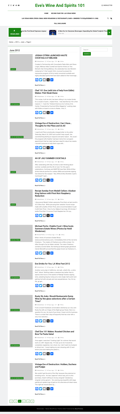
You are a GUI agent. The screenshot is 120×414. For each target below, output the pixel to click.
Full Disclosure (60, 23)
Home (46, 13)
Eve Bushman (15, 104)
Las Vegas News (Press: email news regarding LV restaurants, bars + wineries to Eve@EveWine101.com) (60, 18)
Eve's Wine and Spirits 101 (60, 5)
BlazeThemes (79, 408)
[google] (16, 5)
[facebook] (9, 5)
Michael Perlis (15, 240)
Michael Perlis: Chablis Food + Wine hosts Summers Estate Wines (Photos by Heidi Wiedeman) (54, 228)
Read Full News (39, 85)
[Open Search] (108, 18)
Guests (13, 69)
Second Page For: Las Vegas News (63, 13)
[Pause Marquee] (109, 32)
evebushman (40, 61)
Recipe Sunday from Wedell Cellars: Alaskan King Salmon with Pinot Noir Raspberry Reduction (55, 193)
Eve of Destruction (17, 137)
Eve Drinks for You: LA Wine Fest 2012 (52, 264)
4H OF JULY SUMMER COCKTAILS (50, 158)
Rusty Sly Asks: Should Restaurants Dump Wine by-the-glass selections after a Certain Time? (55, 298)
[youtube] (18, 5)
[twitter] (13, 5)
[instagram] (11, 5)
